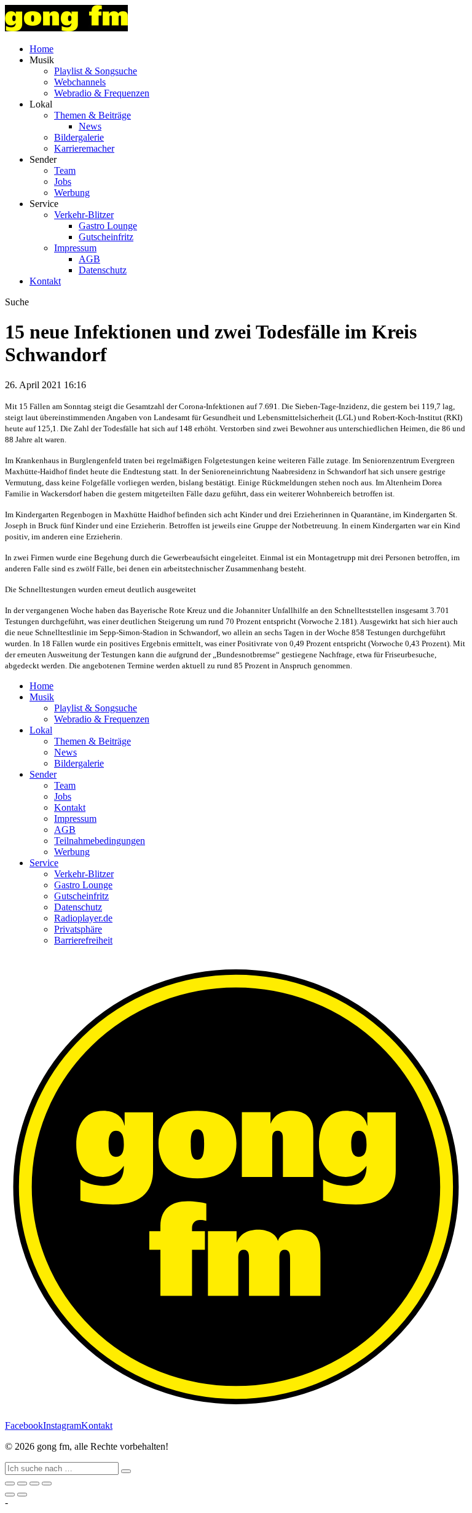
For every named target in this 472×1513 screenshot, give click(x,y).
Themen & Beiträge (92, 115)
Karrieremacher (84, 148)
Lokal (41, 730)
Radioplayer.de (83, 918)
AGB (89, 259)
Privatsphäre (78, 929)
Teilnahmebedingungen (99, 840)
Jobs (62, 181)
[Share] (22, 1483)
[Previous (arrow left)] (10, 1494)
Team (65, 170)
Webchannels (80, 82)
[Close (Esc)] (10, 1483)
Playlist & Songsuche (95, 71)
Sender (43, 774)
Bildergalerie (79, 137)
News (90, 126)
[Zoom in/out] (47, 1483)
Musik (42, 697)
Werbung (72, 192)
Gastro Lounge (108, 226)
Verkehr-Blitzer (84, 214)
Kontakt (45, 281)
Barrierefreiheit (83, 940)
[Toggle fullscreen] (34, 1483)
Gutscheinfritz (106, 237)
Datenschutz (103, 270)
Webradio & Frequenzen (101, 93)
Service (44, 863)
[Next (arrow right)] (22, 1494)
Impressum (75, 248)
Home (41, 49)
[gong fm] (66, 28)
